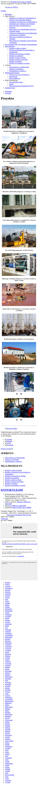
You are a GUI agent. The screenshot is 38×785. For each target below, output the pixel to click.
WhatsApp (4, 519)
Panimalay (8, 14)
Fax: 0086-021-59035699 (17, 506)
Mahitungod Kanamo (12, 73)
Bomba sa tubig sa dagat (17, 58)
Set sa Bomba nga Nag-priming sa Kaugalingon (21, 44)
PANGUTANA (6, 449)
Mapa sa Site (27, 515)
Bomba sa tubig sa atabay (17, 48)
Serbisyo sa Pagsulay (16, 69)
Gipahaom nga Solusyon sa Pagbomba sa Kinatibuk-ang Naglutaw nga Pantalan (23, 23)
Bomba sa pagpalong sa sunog (19, 63)
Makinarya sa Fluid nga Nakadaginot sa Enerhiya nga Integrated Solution (22, 19)
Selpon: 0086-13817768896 (21, 507)
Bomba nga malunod (16, 56)
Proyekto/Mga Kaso (16, 82)
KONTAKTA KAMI (12, 490)
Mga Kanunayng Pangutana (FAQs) (21, 86)
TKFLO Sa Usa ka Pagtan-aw (19, 75)
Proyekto (8, 93)
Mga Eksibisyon (14, 78)
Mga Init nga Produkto (14, 515)
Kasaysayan (13, 76)
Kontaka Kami (10, 88)
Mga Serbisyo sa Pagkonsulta (19, 67)
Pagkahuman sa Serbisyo (17, 71)
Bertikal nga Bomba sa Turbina (19, 54)
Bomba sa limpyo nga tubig (18, 59)
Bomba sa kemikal (15, 61)
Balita (11, 84)
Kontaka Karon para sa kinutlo (21, 2)
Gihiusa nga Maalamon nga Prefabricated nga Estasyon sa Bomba (23, 34)
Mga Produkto (10, 46)
